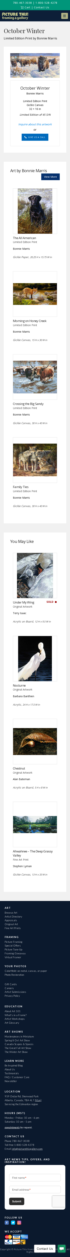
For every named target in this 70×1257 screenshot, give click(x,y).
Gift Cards (11, 984)
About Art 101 (13, 1011)
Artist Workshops (15, 1018)
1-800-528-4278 (46, 2)
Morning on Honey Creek (29, 321)
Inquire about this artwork (35, 124)
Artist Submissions (15, 991)
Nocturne (19, 685)
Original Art (11, 924)
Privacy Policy (12, 995)
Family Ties (20, 487)
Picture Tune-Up (13, 949)
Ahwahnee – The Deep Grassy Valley (33, 853)
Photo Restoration (14, 974)
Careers (9, 988)
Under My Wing (23, 602)
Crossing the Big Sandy (28, 404)
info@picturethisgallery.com (27, 1148)
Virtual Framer (13, 957)
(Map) (38, 1100)
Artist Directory (13, 916)
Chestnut (19, 768)
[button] (64, 16)
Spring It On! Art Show (17, 1040)
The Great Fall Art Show (18, 1048)
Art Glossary (12, 1022)
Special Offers (13, 945)
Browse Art (11, 912)
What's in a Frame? (16, 1015)
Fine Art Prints (13, 928)
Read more (35, 226)
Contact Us (41, 7)
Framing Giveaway (15, 953)
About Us (10, 1069)
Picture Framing (13, 941)
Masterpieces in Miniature (19, 1036)
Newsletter (11, 1081)
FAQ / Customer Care (17, 1077)
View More (50, 176)
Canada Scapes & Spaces (19, 1044)
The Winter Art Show (16, 1051)
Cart (27, 7)
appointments (12, 1127)
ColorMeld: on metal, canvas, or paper (26, 970)
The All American (24, 238)
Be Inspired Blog (14, 1065)
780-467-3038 (22, 2)
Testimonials (12, 1073)
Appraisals (11, 920)
